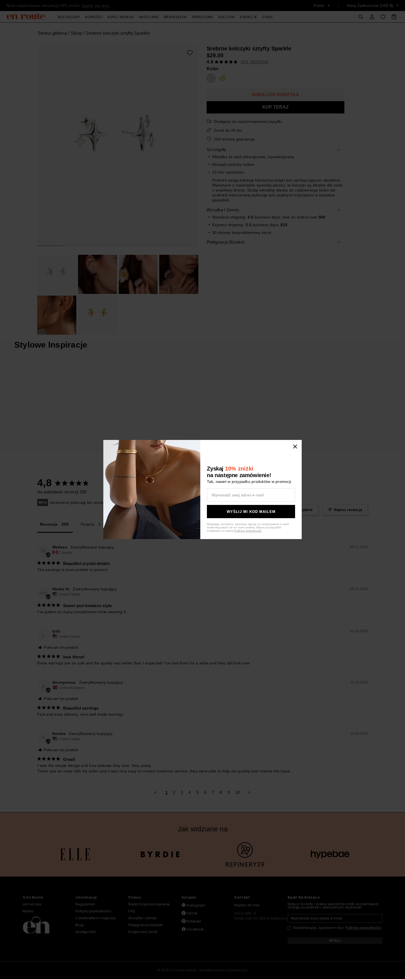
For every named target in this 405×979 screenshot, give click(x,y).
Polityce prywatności (247, 530)
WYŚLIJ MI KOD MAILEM (251, 512)
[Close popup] (295, 446)
